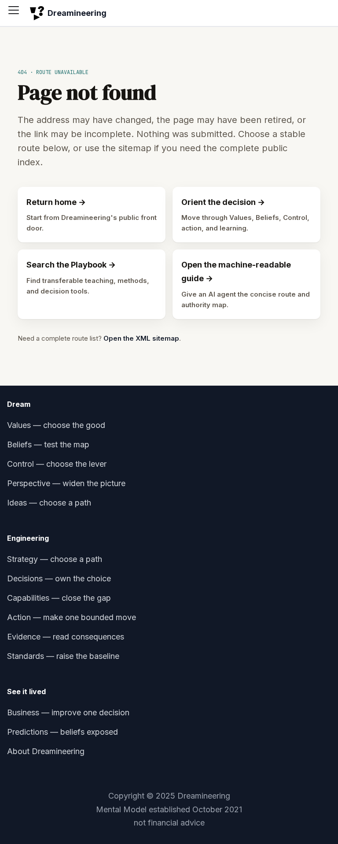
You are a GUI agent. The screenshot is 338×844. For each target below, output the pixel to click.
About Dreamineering (45, 751)
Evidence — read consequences (65, 636)
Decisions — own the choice (59, 578)
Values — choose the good (56, 425)
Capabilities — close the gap (59, 597)
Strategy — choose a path (54, 559)
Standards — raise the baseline (63, 656)
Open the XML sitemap (141, 338)
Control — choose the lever (57, 463)
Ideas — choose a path (49, 502)
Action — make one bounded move (71, 617)
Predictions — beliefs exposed (62, 731)
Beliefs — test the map (48, 444)
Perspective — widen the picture (66, 483)
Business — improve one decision (68, 712)
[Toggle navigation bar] (16, 13)
